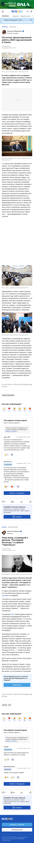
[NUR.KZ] (17, 11)
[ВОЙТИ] (31, 11)
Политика (5, 16)
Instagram (18, 516)
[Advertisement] (17, 99)
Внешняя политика (26, 16)
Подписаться (17, 685)
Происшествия (13, 527)
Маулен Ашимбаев (8, 395)
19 (24, 720)
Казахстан (16, 16)
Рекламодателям (17, 829)
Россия (5, 705)
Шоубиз (4, 527)
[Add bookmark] (30, 501)
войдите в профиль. (11, 431)
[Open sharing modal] (21, 501)
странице (5, 595)
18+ (10, 705)
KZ (28, 11)
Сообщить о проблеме (17, 824)
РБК (12, 614)
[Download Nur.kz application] (17, 4)
